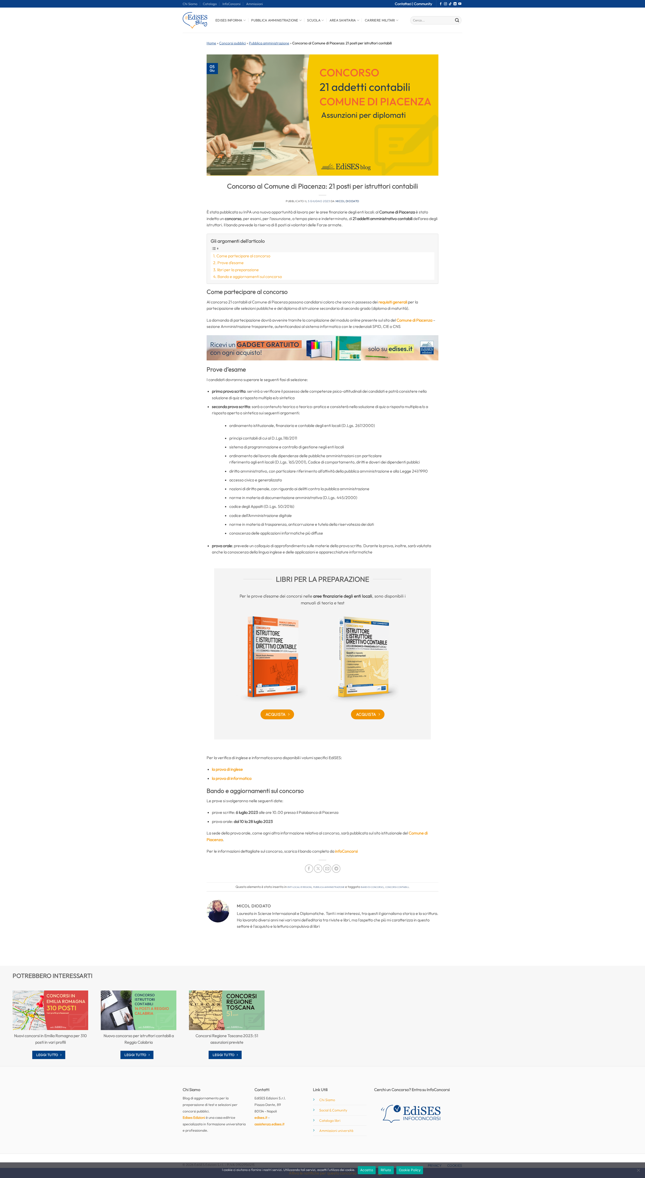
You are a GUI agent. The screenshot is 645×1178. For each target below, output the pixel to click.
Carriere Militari (380, 20)
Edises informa (228, 20)
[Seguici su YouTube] (459, 4)
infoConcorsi (346, 851)
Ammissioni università (336, 1130)
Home (211, 43)
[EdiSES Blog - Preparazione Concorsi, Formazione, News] (195, 20)
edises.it (260, 1117)
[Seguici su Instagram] (445, 4)
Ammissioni (254, 4)
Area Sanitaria (343, 20)
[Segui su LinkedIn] (455, 4)
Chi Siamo (190, 4)
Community (423, 4)
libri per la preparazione (238, 269)
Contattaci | (404, 4)
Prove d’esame (230, 262)
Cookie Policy (410, 1170)
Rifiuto (386, 1170)
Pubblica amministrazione (269, 43)
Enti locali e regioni (299, 887)
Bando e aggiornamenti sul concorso (249, 276)
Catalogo (210, 4)
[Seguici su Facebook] (440, 4)
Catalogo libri (329, 1120)
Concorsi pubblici (232, 43)
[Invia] (457, 20)
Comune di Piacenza (414, 320)
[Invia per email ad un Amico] (327, 868)
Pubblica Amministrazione (274, 20)
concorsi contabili (396, 887)
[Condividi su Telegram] (336, 868)
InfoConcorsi (231, 4)
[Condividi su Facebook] (309, 868)
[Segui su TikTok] (450, 4)
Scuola (313, 20)
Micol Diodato (347, 201)
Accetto (366, 1170)
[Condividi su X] (318, 868)
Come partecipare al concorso (243, 255)
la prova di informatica (231, 778)
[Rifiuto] (638, 1172)
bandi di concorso (372, 887)
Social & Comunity (333, 1110)
